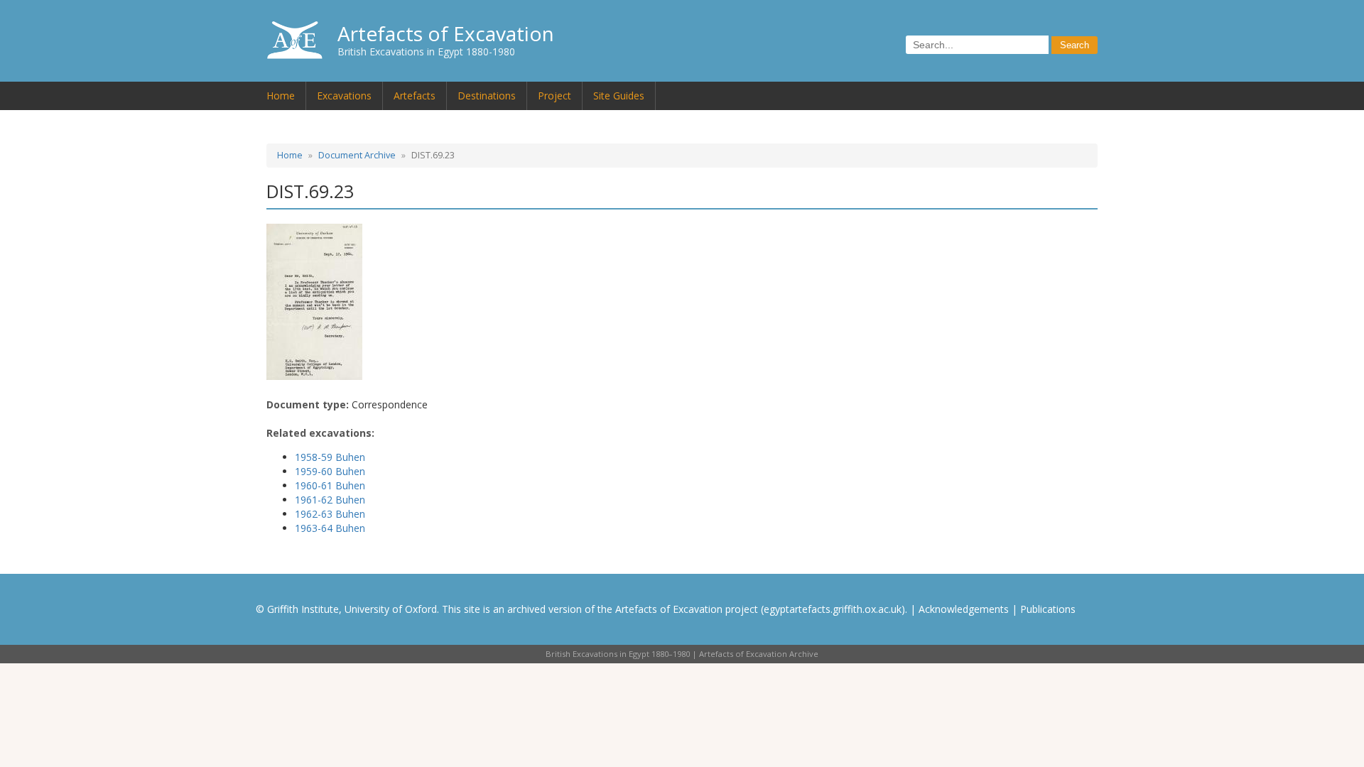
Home (280, 95)
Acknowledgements (964, 609)
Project (554, 95)
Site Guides (618, 95)
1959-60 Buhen (330, 471)
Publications (1048, 609)
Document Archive (357, 155)
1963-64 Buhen (330, 528)
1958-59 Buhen (330, 457)
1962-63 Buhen (330, 514)
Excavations (344, 95)
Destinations (487, 95)
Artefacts (414, 95)
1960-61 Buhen (330, 485)
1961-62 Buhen (330, 499)
